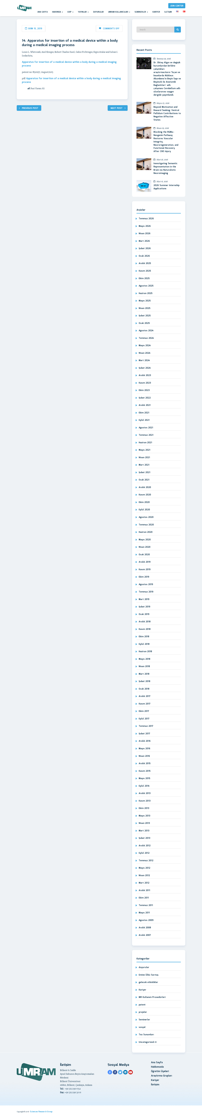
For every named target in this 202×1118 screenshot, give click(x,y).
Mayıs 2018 (144, 659)
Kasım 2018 (145, 629)
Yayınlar (82, 12)
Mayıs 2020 (145, 539)
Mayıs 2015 (144, 778)
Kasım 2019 (145, 569)
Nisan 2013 (144, 823)
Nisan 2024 (144, 353)
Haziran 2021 (145, 442)
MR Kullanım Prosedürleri (152, 997)
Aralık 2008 (145, 927)
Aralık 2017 (144, 696)
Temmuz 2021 (146, 435)
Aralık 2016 (145, 741)
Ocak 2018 (144, 689)
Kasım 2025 (145, 271)
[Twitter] (120, 1072)
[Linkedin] (125, 1072)
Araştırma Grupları (161, 1076)
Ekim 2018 (144, 636)
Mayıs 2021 (144, 450)
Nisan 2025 (144, 308)
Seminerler (141, 12)
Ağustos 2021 (146, 427)
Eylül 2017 (144, 718)
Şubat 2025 (145, 315)
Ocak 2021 (144, 480)
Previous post (30, 108)
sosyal (142, 1027)
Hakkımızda (157, 1067)
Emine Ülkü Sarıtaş (148, 975)
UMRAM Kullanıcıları (118, 12)
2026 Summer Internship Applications (166, 187)
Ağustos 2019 (146, 584)
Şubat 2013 (144, 838)
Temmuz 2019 (146, 591)
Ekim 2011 (144, 897)
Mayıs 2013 (144, 815)
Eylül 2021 (144, 420)
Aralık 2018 (145, 621)
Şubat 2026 (145, 248)
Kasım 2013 (145, 801)
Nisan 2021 (144, 457)
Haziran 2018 (145, 651)
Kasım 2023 (145, 383)
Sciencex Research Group (41, 1111)
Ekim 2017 (144, 711)
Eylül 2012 (144, 853)
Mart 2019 (144, 599)
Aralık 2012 (145, 845)
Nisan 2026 (144, 233)
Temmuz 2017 (146, 726)
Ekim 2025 (144, 278)
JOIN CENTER (176, 6)
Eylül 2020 (144, 509)
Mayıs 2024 (145, 345)
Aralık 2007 (145, 935)
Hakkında (57, 12)
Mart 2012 (144, 883)
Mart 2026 (144, 241)
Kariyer (156, 12)
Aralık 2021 (145, 405)
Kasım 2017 (144, 703)
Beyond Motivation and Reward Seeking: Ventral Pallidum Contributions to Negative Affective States (167, 113)
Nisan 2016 (144, 756)
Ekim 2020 (144, 502)
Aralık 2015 (145, 763)
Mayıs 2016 (144, 748)
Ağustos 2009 (146, 920)
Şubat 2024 (145, 368)
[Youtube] (130, 1072)
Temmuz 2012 (146, 860)
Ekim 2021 (144, 412)
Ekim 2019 (144, 577)
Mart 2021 (144, 465)
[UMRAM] (24, 8)
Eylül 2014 (144, 786)
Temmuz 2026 (146, 218)
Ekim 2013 (144, 808)
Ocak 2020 (144, 554)
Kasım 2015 (145, 771)
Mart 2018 (144, 674)
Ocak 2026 (144, 256)
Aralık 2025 (145, 263)
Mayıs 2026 (145, 226)
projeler (143, 1012)
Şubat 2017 (144, 733)
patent (142, 1004)
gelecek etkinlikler (148, 982)
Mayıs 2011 (144, 912)
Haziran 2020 (145, 532)
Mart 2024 (144, 360)
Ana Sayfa (42, 12)
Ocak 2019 (144, 614)
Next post (116, 108)
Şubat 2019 (144, 606)
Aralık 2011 (144, 890)
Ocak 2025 (144, 323)
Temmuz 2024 (146, 338)
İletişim (168, 12)
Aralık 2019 (145, 562)
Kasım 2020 (145, 494)
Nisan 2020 (144, 547)
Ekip (69, 12)
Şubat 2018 (144, 681)
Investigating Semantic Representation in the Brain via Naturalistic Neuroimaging (165, 168)
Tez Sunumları (146, 1034)
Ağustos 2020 (146, 517)
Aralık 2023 (145, 375)
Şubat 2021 (144, 472)
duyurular (144, 967)
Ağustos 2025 (146, 286)
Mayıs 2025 (145, 300)
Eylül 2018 (144, 644)
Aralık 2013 (145, 793)
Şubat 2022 (145, 398)
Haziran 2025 (145, 293)
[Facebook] (115, 1072)
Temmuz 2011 (146, 905)
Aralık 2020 (145, 487)
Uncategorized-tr (148, 1042)
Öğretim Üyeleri (160, 1071)
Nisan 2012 (144, 875)
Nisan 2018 (144, 666)
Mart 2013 (144, 830)
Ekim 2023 (144, 390)
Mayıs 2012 (144, 868)
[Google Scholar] (110, 1072)
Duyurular (98, 12)
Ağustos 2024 (146, 330)
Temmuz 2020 (146, 524)
